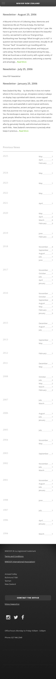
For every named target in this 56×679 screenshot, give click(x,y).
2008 (5, 376)
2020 (5, 213)
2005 (5, 429)
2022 (5, 192)
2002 (5, 463)
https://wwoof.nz (12, 604)
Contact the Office (28, 597)
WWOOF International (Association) (20, 561)
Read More (21, 62)
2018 (5, 246)
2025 (5, 156)
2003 (5, 453)
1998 (5, 499)
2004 (5, 439)
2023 (5, 182)
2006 (5, 413)
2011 (5, 363)
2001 (5, 480)
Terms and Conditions (14, 556)
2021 (5, 202)
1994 (5, 533)
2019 (5, 233)
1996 (5, 520)
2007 (5, 399)
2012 (5, 353)
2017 (5, 269)
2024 (5, 172)
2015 (5, 322)
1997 (5, 510)
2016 (5, 293)
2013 (5, 339)
